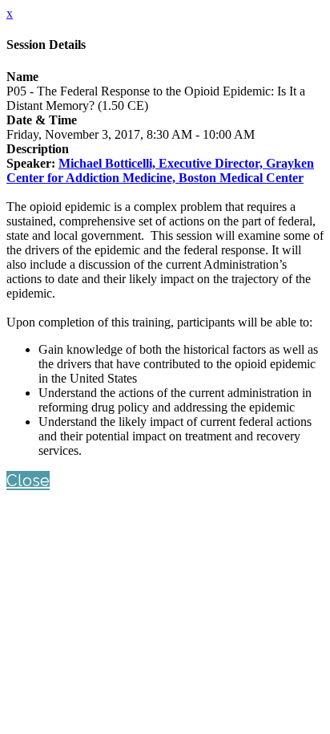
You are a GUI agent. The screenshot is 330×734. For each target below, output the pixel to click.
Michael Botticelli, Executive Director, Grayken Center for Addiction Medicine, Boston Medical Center (160, 170)
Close (28, 480)
